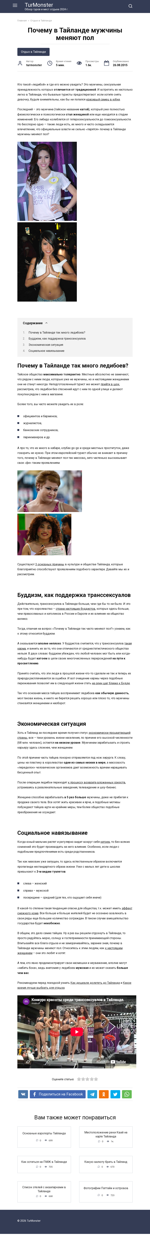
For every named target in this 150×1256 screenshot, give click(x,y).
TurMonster (39, 5)
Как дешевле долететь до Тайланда (95, 983)
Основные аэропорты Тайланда (44, 1133)
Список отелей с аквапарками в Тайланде (44, 1189)
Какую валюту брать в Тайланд (105, 1161)
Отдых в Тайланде (33, 52)
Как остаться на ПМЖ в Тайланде (44, 1161)
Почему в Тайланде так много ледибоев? (57, 332)
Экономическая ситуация (46, 345)
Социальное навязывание (46, 351)
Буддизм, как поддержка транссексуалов (57, 338)
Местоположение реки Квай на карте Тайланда (105, 1134)
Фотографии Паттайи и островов (106, 1188)
